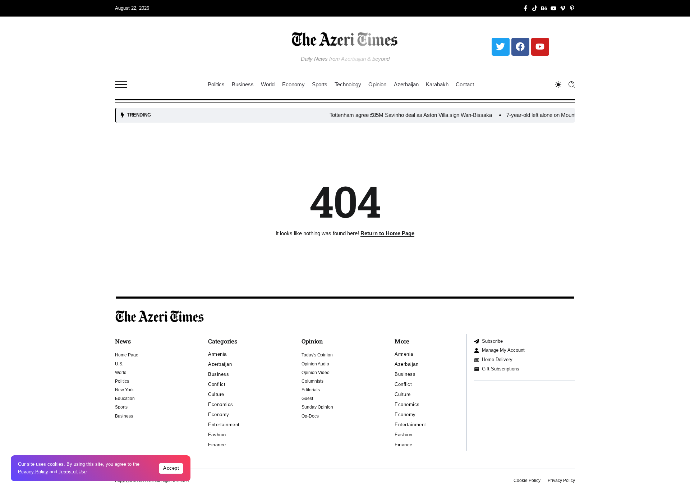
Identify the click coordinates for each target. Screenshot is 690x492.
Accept (171, 468)
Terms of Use (73, 471)
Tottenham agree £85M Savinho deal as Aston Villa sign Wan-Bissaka (399, 115)
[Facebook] (520, 47)
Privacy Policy (33, 471)
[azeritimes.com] (345, 39)
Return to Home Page (387, 233)
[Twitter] (501, 47)
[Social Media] (525, 8)
